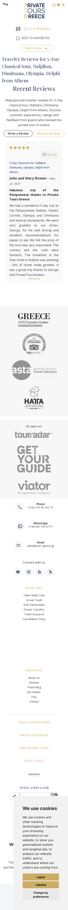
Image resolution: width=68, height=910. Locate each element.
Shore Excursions (34, 735)
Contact (34, 701)
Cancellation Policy (34, 619)
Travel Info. (34, 588)
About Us (34, 678)
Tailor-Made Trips (34, 595)
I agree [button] (40, 877)
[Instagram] (28, 572)
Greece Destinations (34, 722)
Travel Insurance (34, 614)
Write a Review (18, 133)
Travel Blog (34, 687)
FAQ (34, 697)
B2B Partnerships (34, 605)
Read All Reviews (48, 133)
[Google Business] (39, 572)
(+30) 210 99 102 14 (40, 507)
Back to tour (37, 48)
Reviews (34, 682)
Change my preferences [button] (41, 894)
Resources (34, 670)
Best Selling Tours (34, 748)
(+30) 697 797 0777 (41, 526)
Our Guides (34, 692)
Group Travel (34, 600)
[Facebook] (18, 572)
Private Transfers (34, 609)
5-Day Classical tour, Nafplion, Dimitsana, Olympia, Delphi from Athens (29, 167)
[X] (50, 572)
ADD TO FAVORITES (32, 38)
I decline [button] (41, 884)
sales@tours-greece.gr (40, 546)
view (34, 774)
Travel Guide (34, 761)
